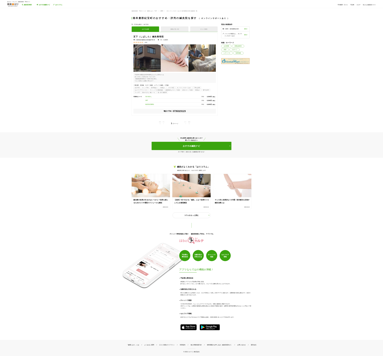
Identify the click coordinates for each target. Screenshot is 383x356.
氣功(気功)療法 (149, 104)
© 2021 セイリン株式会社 (191, 351)
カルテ (358, 4)
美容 (225, 49)
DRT (146, 100)
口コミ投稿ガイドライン (167, 345)
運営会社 (253, 345)
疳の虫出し (148, 96)
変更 (245, 29)
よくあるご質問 (149, 345)
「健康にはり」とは (133, 345)
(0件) (146, 42)
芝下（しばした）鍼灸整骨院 (148, 36)
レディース (227, 53)
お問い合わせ (241, 345)
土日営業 (226, 46)
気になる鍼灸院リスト (369, 4)
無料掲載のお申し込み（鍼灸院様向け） (219, 345)
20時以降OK (238, 46)
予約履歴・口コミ (343, 4)
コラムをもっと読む (191, 215)
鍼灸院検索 (28, 4)
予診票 (352, 4)
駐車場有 (238, 53)
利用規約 (182, 345)
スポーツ (234, 49)
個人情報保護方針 (196, 345)
